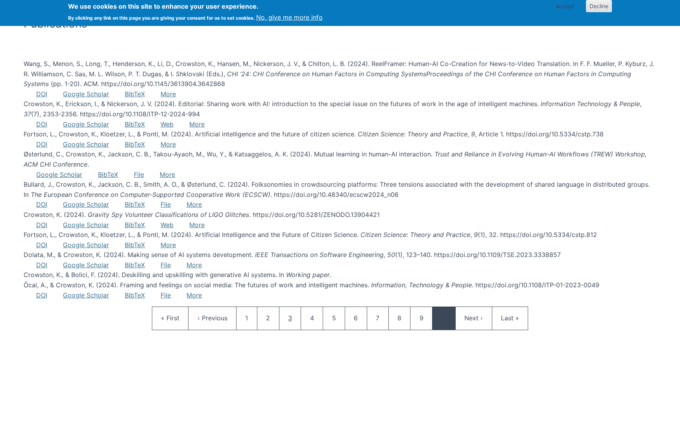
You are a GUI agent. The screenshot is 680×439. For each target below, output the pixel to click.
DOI (41, 94)
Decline (598, 6)
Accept (565, 6)
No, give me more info (289, 17)
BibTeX (135, 94)
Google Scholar (86, 94)
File (139, 174)
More (168, 94)
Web (167, 124)
